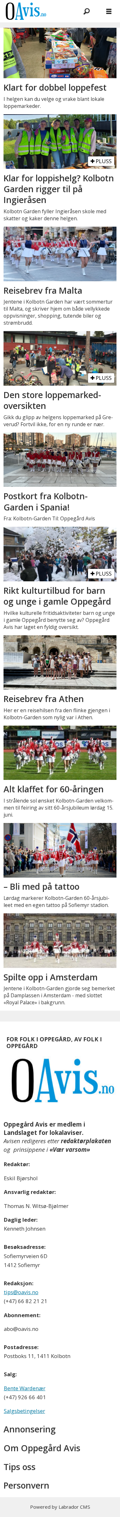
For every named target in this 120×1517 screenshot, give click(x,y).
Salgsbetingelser (24, 1411)
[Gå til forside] (35, 11)
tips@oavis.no (21, 1292)
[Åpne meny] (108, 11)
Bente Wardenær (24, 1388)
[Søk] (86, 11)
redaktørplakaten (86, 1141)
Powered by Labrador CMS (60, 1507)
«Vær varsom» (70, 1149)
